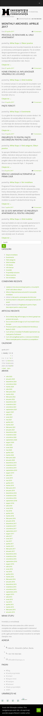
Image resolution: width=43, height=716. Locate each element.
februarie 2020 (10, 458)
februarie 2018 (10, 518)
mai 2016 (9, 572)
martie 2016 (10, 577)
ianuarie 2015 (10, 612)
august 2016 (10, 564)
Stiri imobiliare (27, 182)
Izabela (8, 287)
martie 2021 (10, 425)
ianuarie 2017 (10, 551)
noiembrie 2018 (11, 496)
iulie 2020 (9, 445)
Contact (9, 676)
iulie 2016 (9, 566)
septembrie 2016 (11, 561)
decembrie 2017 (11, 523)
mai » (9, 368)
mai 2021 (9, 420)
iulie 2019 (9, 475)
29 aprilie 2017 (9, 31)
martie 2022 (10, 394)
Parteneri (10, 684)
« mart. (4, 368)
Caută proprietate (13, 673)
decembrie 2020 (11, 432)
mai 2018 (9, 511)
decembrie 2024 (11, 382)
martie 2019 (10, 485)
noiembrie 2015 (11, 587)
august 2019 (10, 473)
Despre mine (11, 679)
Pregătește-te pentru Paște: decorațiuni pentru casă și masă (19, 138)
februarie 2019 (10, 488)
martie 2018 (10, 516)
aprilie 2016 (9, 574)
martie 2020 (10, 455)
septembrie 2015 (11, 592)
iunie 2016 (9, 569)
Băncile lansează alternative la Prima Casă (18, 175)
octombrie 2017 (11, 529)
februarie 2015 (10, 610)
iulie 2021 (9, 415)
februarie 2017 (10, 549)
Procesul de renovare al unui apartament (18, 36)
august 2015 (10, 594)
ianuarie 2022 (10, 399)
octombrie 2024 (11, 384)
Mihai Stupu (14, 43)
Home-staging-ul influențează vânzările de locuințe (18, 72)
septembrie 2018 (11, 501)
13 (8, 361)
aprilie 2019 (9, 483)
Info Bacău (9, 265)
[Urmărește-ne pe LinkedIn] (14, 701)
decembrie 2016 (11, 554)
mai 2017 (9, 541)
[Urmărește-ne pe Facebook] (3, 701)
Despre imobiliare (12, 255)
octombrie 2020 (11, 437)
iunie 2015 (9, 599)
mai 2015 (9, 602)
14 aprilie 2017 (9, 102)
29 (11, 366)
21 (9, 363)
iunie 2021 (9, 417)
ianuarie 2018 (10, 521)
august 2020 (10, 442)
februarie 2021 (10, 427)
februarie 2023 (10, 392)
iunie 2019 (9, 478)
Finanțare (10, 681)
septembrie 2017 (11, 531)
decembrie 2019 (11, 463)
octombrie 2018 (11, 498)
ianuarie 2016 (10, 582)
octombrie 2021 (11, 407)
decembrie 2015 (11, 584)
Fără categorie (27, 145)
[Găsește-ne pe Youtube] (19, 701)
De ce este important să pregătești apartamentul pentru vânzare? (20, 212)
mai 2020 (9, 450)
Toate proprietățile (13, 687)
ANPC (8, 690)
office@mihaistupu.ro (16, 660)
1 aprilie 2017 (9, 207)
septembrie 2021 (11, 409)
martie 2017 (10, 546)
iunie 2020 (9, 447)
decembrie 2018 (11, 493)
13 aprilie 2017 (9, 134)
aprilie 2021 (9, 422)
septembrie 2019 (11, 470)
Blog (8, 670)
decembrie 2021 (11, 402)
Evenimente (26, 111)
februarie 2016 (10, 579)
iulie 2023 (9, 389)
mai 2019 (9, 480)
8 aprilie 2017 (9, 171)
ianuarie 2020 (10, 460)
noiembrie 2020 (11, 435)
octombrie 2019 (11, 468)
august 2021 (10, 412)
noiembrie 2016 (11, 556)
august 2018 (10, 503)
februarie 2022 (10, 397)
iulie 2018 (9, 506)
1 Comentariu (37, 134)
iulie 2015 (9, 597)
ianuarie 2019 (10, 490)
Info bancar (10, 267)
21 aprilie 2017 (9, 68)
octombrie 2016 (11, 559)
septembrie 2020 (11, 440)
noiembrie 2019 (11, 465)
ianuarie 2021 (10, 430)
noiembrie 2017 (11, 526)
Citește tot (6, 65)
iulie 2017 (9, 536)
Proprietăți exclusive (12, 273)
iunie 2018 (9, 508)
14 (9, 361)
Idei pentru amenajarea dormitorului (24, 297)
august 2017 (10, 534)
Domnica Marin (11, 300)
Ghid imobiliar (27, 80)
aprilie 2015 (9, 604)
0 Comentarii (37, 31)
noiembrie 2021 (11, 404)
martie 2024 (10, 387)
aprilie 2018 (9, 513)
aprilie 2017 (9, 544)
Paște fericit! (8, 105)
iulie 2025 (9, 376)
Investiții (9, 270)
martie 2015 (10, 607)
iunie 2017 (9, 539)
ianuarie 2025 (10, 379)
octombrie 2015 (11, 589)
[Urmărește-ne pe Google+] (8, 701)
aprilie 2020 (9, 452)
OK (38, 710)
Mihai (8, 292)
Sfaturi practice (27, 43)
